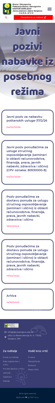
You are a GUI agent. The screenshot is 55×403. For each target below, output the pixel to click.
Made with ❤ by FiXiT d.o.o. (27, 397)
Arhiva (11, 295)
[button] (49, 9)
